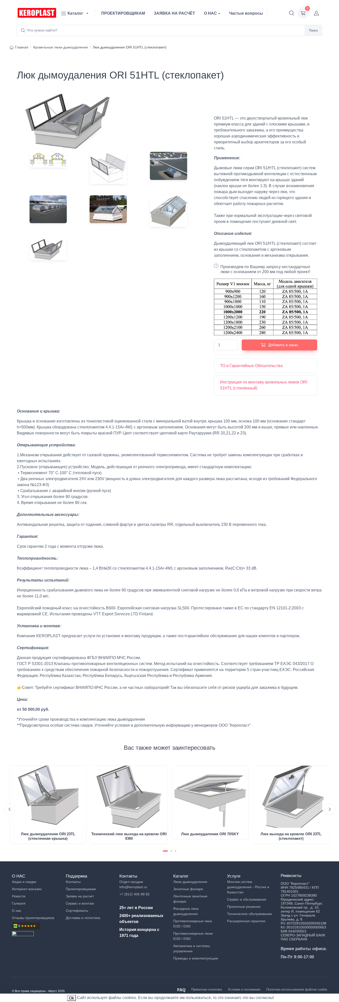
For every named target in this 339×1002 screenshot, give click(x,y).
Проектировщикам (81, 889)
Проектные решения (244, 907)
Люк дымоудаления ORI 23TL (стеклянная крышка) (48, 836)
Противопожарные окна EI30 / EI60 (192, 923)
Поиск (313, 30)
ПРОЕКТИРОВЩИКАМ (123, 13)
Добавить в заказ (282, 345)
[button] (291, 13)
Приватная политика (206, 989)
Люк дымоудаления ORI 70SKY (210, 834)
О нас (16, 911)
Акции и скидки (24, 882)
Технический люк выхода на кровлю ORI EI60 (129, 836)
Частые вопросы (246, 13)
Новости (18, 896)
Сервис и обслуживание (246, 899)
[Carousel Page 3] (175, 851)
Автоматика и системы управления (191, 948)
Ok (71, 998)
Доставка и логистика (83, 918)
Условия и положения (244, 989)
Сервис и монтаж (80, 903)
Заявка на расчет (80, 896)
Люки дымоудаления (190, 882)
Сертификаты (77, 911)
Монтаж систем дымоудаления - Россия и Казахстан (248, 887)
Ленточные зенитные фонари (190, 898)
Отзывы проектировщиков (33, 918)
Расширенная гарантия (246, 921)
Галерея (19, 903)
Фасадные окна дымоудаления (186, 911)
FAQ (181, 990)
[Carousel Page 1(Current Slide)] (165, 851)
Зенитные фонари (188, 889)
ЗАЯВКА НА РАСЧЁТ (174, 13)
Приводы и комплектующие (195, 958)
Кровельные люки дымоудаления (60, 47)
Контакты (73, 882)
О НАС (210, 13)
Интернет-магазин (27, 889)
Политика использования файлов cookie (296, 989)
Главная (21, 47)
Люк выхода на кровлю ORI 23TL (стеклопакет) (291, 836)
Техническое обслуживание (249, 914)
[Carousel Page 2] (171, 851)
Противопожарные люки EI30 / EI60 (193, 936)
